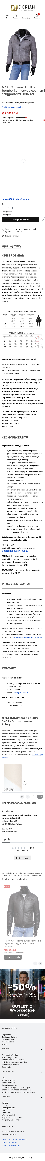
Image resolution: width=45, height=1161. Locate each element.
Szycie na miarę (8, 1082)
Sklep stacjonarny (9, 1057)
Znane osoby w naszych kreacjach (16, 1090)
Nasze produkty (8, 1108)
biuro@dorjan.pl (20, 692)
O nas (4, 1105)
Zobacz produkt (13, 957)
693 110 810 (7, 828)
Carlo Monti (7, 1112)
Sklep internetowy (19, 1158)
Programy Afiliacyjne (10, 1120)
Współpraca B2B (8, 1115)
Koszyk (4, 1044)
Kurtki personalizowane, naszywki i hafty (18, 1092)
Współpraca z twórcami (12, 1117)
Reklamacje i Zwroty (10, 1064)
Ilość (4, 204)
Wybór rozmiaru (8, 1080)
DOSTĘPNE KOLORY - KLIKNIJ (15, 551)
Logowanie (6, 1034)
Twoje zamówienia (9, 1037)
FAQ (3, 1078)
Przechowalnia (8, 1042)
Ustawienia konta (9, 1039)
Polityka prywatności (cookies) (14, 1062)
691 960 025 (9, 1142)
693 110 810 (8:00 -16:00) (14, 1139)
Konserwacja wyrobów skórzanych (16, 1087)
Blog (3, 1110)
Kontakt (5, 1103)
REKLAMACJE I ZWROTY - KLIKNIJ (27, 637)
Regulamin (6, 1067)
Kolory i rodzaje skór (10, 1085)
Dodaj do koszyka (20, 219)
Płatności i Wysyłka (10, 1055)
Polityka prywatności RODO (13, 1060)
